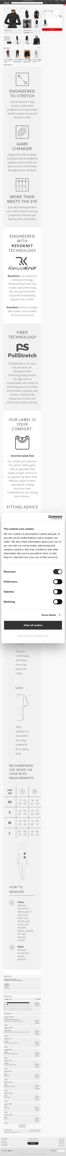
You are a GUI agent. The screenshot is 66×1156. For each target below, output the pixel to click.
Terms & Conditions (5, 1144)
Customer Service (4, 1145)
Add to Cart (52, 29)
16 (31, 1002)
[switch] (57, 581)
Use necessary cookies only (33, 635)
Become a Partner (4, 1142)
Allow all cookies (33, 625)
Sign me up (9, 42)
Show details (48, 614)
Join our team (4, 1141)
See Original (5, 1035)
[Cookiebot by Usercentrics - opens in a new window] (48, 517)
